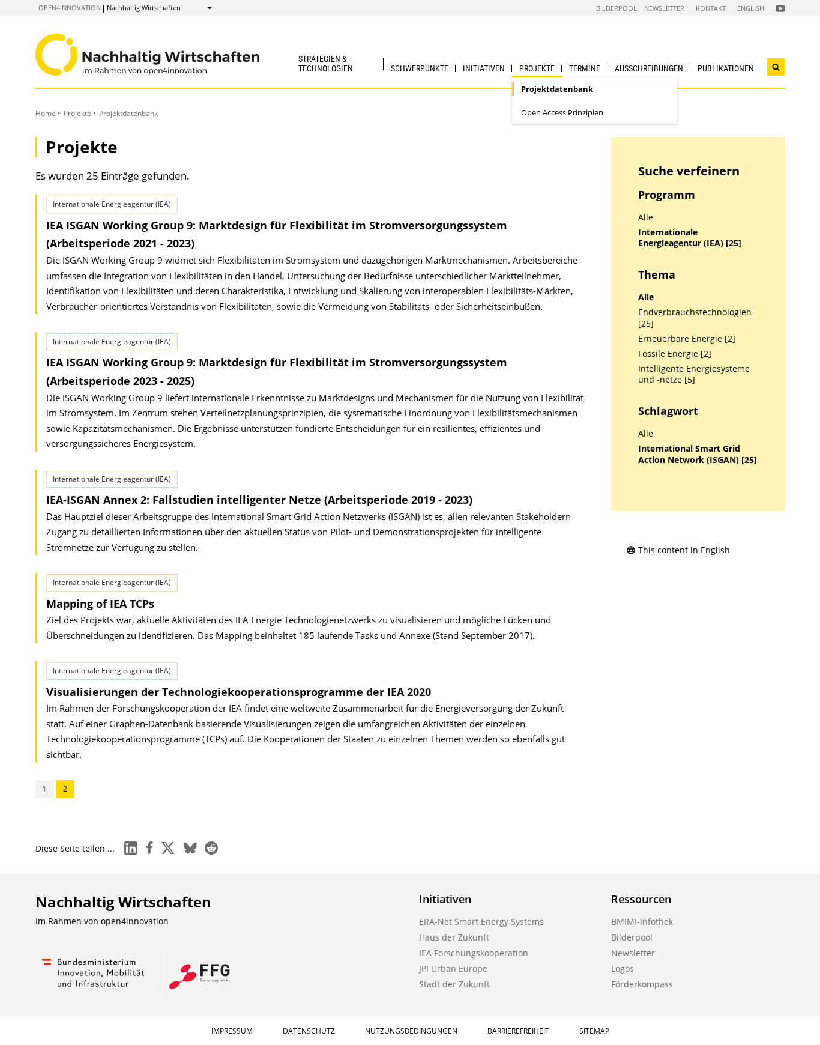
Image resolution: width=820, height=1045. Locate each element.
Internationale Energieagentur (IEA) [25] (689, 238)
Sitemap (594, 1031)
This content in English (684, 550)
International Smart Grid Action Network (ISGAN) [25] (697, 454)
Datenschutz (309, 1031)
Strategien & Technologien (325, 63)
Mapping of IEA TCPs (100, 603)
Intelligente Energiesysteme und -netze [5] (694, 374)
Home (45, 113)
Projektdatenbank (557, 88)
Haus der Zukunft (454, 937)
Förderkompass (642, 984)
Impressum (232, 1031)
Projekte (537, 68)
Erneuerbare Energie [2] (686, 338)
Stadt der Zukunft (454, 984)
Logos (622, 968)
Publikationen (726, 68)
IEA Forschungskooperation (473, 953)
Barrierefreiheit (518, 1031)
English (750, 8)
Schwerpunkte (419, 68)
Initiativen (484, 68)
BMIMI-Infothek (642, 921)
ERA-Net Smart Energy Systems (481, 921)
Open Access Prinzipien (562, 112)
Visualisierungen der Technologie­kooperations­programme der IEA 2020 (238, 692)
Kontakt (711, 8)
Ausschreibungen (649, 68)
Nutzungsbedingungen (411, 1031)
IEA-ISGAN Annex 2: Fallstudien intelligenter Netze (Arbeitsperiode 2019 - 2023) (259, 499)
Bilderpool (616, 8)
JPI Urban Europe (453, 968)
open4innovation (69, 7)
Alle (645, 217)
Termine (584, 68)
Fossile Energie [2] (674, 353)
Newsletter (664, 8)
